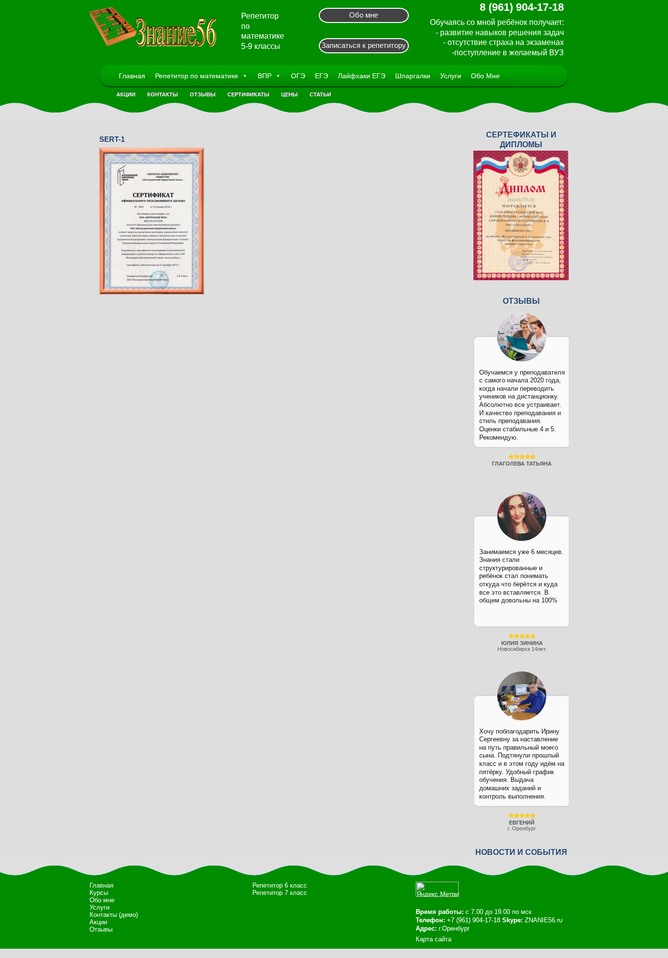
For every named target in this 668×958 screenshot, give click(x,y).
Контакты (162, 94)
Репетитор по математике (196, 76)
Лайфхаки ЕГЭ (361, 76)
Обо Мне (485, 76)
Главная (132, 76)
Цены (289, 94)
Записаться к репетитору (363, 45)
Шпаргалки (412, 76)
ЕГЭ (321, 76)
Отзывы (203, 94)
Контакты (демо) (113, 914)
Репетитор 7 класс (279, 892)
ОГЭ (298, 76)
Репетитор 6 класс (279, 885)
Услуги (450, 76)
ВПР (264, 76)
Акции (125, 94)
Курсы (98, 892)
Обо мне (363, 15)
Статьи (320, 94)
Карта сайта (433, 939)
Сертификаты (248, 94)
